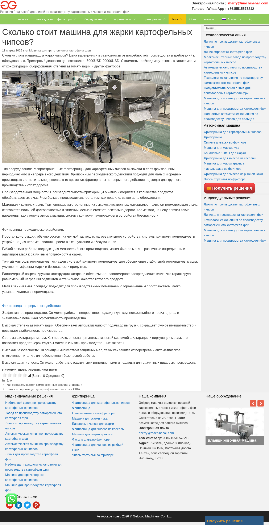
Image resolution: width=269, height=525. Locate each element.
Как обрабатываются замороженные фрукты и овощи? (44, 384)
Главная (22, 19)
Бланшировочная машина (232, 440)
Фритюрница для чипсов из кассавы (230, 158)
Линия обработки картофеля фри (228, 52)
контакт (209, 19)
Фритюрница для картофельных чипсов (232, 132)
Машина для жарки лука (221, 147)
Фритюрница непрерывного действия (31, 306)
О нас (193, 19)
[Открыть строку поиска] (250, 19)
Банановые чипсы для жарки (225, 153)
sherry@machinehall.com (156, 433)
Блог (175, 19)
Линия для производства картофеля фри (233, 214)
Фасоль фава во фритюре (222, 168)
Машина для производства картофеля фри (235, 108)
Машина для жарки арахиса (224, 163)
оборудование (93, 19)
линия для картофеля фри (53, 19)
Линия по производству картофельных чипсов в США (43, 389)
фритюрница (152, 19)
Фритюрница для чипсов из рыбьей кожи (234, 174)
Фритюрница (213, 137)
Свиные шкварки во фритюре (225, 142)
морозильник (123, 19)
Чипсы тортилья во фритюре (224, 179)
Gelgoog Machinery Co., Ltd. (152, 516)
